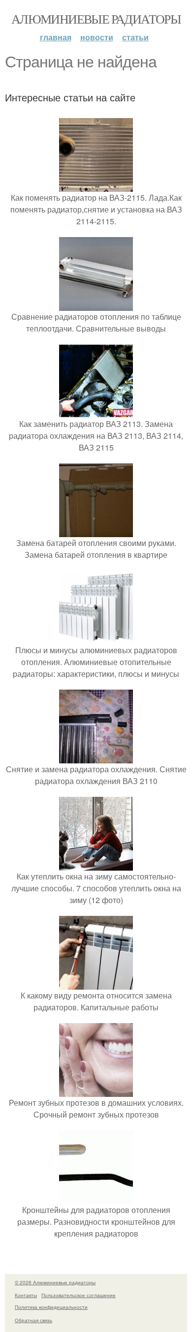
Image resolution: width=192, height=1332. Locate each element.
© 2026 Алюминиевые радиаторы (55, 1282)
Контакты (26, 1295)
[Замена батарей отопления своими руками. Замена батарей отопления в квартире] (96, 531)
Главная (55, 37)
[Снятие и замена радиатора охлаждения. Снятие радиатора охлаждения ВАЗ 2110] (96, 757)
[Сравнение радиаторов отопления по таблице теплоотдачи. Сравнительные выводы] (96, 304)
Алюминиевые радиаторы (96, 18)
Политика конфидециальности (51, 1306)
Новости (96, 37)
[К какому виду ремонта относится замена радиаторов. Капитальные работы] (96, 983)
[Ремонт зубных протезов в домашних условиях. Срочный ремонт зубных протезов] (96, 1090)
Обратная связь (33, 1320)
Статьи (135, 37)
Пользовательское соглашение (78, 1295)
